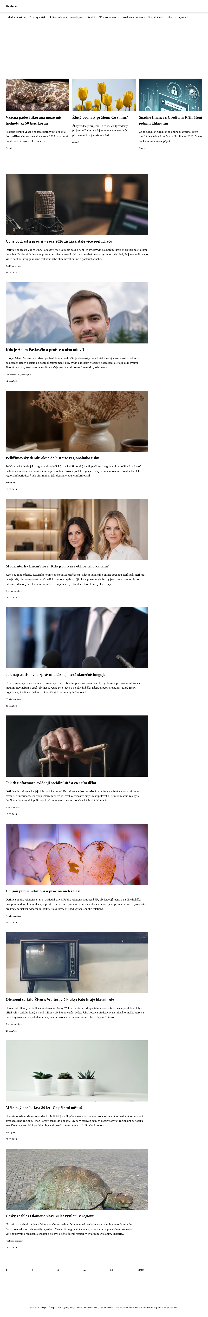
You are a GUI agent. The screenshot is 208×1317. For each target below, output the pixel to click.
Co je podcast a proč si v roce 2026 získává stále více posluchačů (59, 241)
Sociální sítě (155, 17)
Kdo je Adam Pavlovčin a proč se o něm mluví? (45, 350)
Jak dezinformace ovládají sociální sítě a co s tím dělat (51, 783)
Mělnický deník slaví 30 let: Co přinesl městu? (44, 1108)
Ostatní (91, 17)
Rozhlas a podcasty (133, 17)
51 (111, 1269)
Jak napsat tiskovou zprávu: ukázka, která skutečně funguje (55, 674)
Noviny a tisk (38, 17)
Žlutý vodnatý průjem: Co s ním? (100, 117)
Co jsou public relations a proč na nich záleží (43, 891)
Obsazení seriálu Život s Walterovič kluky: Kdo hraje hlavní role (60, 999)
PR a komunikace (108, 17)
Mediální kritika (16, 17)
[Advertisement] (104, 44)
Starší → (142, 1269)
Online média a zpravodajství (66, 17)
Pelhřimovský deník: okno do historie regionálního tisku (52, 458)
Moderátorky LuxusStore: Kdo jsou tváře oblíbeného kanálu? (57, 566)
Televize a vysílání (177, 17)
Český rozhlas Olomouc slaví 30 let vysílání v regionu (50, 1216)
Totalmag (11, 6)
